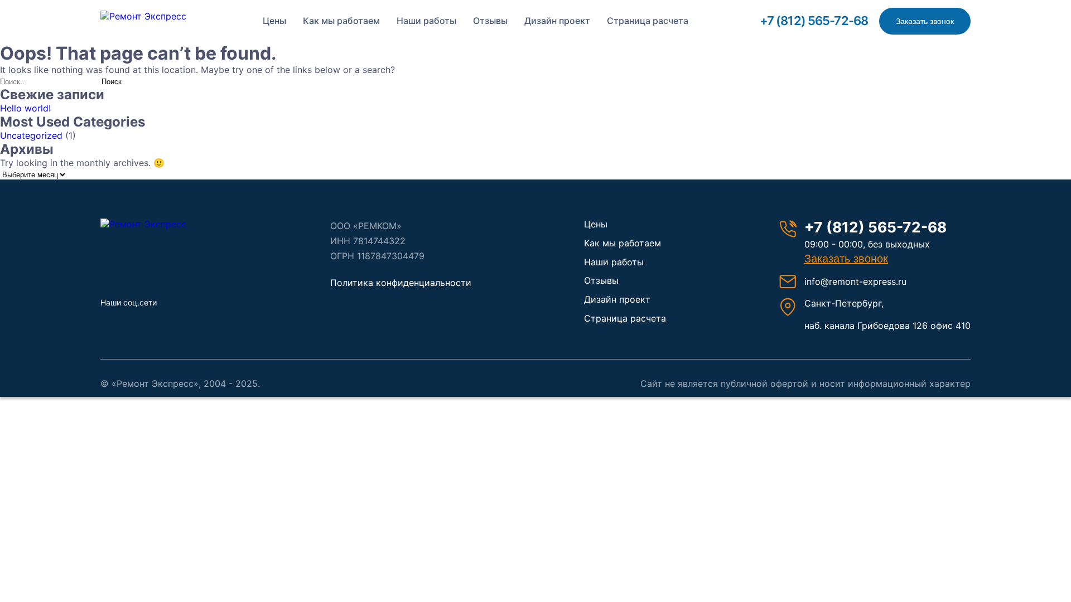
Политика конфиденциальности (400, 282)
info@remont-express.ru (855, 281)
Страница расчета (647, 20)
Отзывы (490, 20)
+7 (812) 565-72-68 (814, 20)
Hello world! (25, 108)
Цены (274, 20)
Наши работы (426, 20)
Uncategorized (31, 135)
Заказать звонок (925, 21)
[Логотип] (159, 224)
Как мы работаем (341, 20)
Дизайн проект (557, 20)
